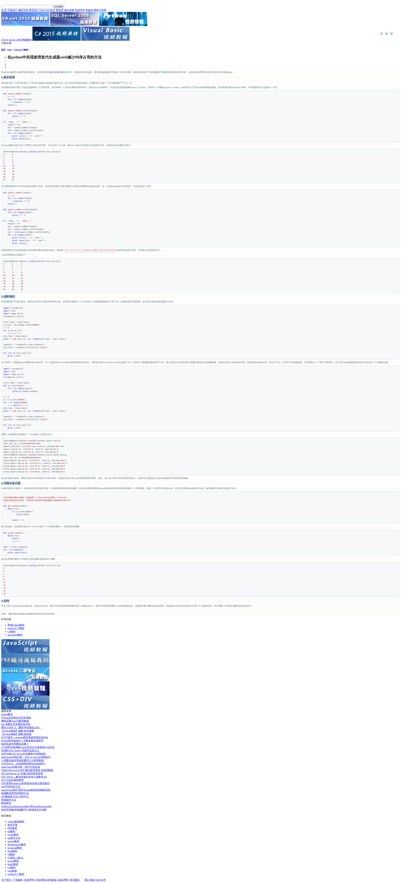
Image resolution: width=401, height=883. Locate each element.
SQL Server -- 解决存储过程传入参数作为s (24, 776)
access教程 (13, 861)
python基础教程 (16, 821)
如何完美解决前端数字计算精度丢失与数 (23, 809)
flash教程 (12, 851)
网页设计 (34, 10)
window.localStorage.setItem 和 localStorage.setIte (26, 806)
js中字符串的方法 (10, 786)
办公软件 (50, 10)
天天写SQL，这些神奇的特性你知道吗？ (23, 763)
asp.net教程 (13, 841)
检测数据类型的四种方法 (15, 793)
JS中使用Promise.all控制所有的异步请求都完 (25, 783)
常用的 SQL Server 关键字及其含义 (20, 750)
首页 (3, 50)
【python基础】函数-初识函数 (17, 730)
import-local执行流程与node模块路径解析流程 (26, 790)
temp (9, 50)
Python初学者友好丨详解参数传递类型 (22, 740)
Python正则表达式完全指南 (16, 717)
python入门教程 (21, 50)
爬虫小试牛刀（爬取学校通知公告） (21, 727)
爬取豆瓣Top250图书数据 (15, 721)
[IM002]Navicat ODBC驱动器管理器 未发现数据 (27, 770)
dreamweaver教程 (17, 844)
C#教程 (12, 631)
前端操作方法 (8, 799)
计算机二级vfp (15, 857)
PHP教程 (12, 828)
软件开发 (13, 825)
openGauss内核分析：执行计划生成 (20, 767)
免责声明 (29, 880)
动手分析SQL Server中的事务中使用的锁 (23, 753)
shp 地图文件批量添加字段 (15, 724)
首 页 (4, 10)
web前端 (12, 871)
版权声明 (63, 880)
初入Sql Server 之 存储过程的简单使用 (22, 773)
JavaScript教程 (15, 635)
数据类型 (6, 803)
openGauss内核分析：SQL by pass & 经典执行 (26, 757)
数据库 (60, 10)
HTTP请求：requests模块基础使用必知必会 (24, 737)
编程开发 (23, 10)
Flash (42, 10)
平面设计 (13, 10)
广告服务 (18, 880)
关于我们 (6, 880)
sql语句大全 (14, 838)
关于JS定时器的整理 (12, 780)
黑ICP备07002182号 (95, 880)
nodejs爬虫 (7, 714)
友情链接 (52, 880)
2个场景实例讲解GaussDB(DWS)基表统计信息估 (28, 747)
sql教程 (11, 831)
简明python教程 (16, 625)
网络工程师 (100, 10)
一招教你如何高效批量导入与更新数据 (22, 760)
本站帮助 (41, 880)
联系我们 (75, 880)
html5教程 (13, 864)
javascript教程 (15, 848)
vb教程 (11, 854)
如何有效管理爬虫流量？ (15, 744)
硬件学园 (69, 10)
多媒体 (89, 10)
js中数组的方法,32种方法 (15, 796)
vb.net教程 (13, 834)
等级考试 (80, 10)
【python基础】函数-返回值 (16, 734)
